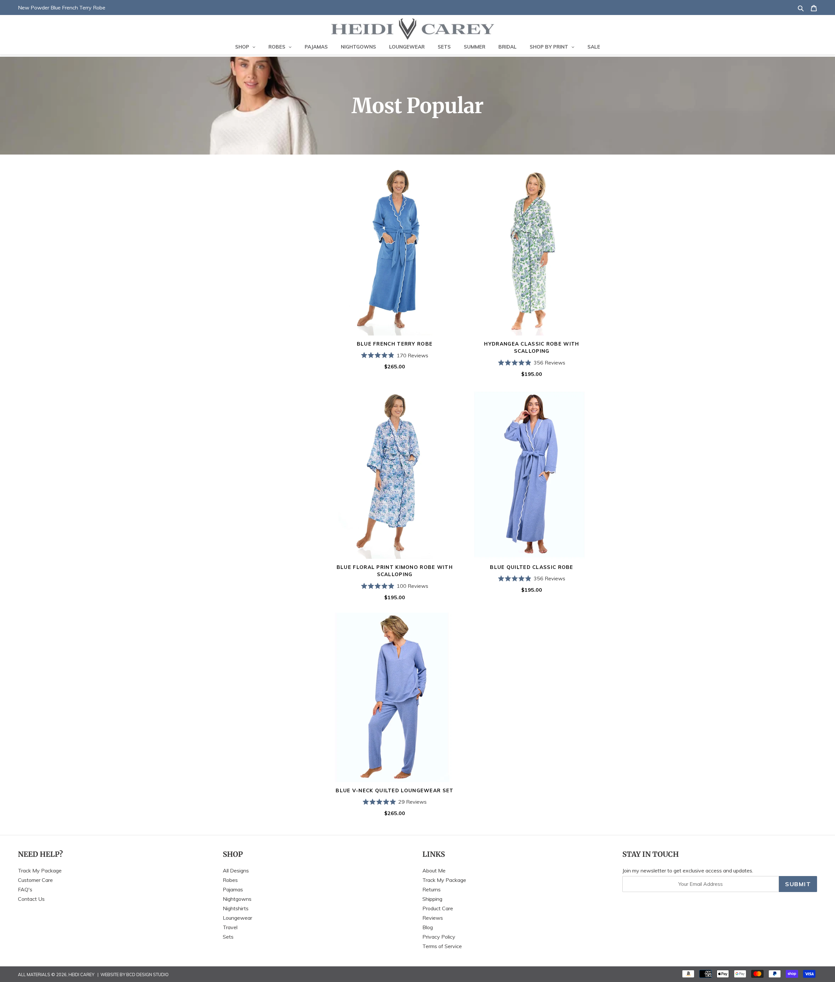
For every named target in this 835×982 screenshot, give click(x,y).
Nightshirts (236, 908)
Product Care (437, 908)
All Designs (236, 870)
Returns (431, 889)
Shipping (432, 899)
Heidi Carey (81, 974)
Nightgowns (237, 899)
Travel (230, 927)
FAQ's (25, 889)
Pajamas (233, 889)
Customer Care (35, 880)
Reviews (432, 918)
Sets (228, 936)
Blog (427, 927)
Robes (230, 880)
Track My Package (40, 870)
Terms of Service (442, 946)
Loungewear (237, 918)
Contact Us (31, 899)
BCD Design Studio (147, 974)
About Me (434, 870)
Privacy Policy (438, 936)
